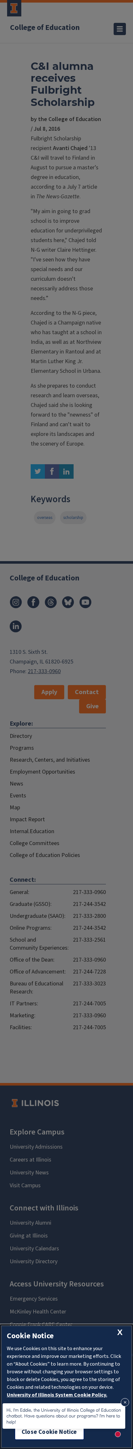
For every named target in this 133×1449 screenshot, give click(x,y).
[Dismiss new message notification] (125, 1402)
